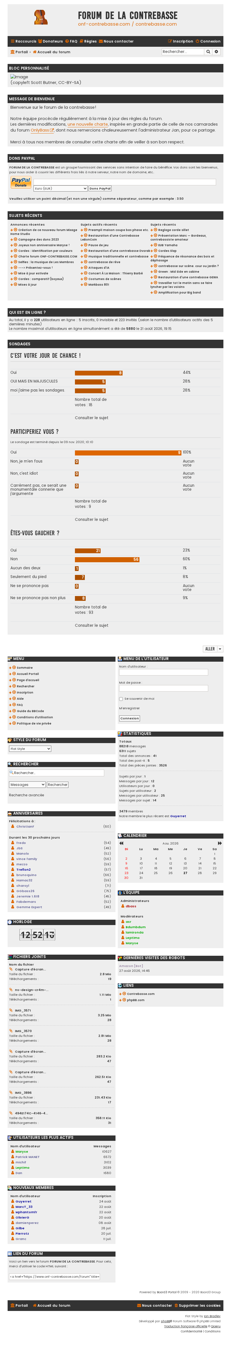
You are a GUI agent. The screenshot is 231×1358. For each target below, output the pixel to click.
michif (20, 1162)
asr (128, 921)
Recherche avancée (26, 795)
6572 (107, 1157)
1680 (107, 1173)
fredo (21, 843)
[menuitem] (50, 41)
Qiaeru (216, 1326)
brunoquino (26, 875)
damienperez (27, 1223)
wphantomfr (26, 1212)
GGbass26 (25, 891)
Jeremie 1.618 (27, 896)
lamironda (134, 932)
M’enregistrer (129, 708)
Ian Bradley (212, 1316)
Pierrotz (22, 1233)
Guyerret (23, 1201)
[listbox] (30, 749)
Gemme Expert (29, 907)
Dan (18, 1173)
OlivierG (22, 1217)
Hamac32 (24, 880)
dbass (131, 906)
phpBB (165, 1321)
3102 (107, 1162)
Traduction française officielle (185, 1326)
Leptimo (22, 1167)
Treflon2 (23, 869)
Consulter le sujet (91, 418)
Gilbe (20, 1228)
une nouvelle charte (88, 124)
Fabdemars (26, 901)
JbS (19, 848)
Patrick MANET (27, 1157)
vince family (26, 859)
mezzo (22, 864)
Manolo (22, 853)
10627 (106, 1151)
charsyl (22, 885)
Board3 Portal (167, 1292)
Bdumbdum (136, 927)
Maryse (21, 1151)
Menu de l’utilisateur (145, 659)
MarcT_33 (23, 1206)
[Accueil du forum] (41, 20)
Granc (20, 1239)
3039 (107, 1167)
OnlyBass (40, 130)
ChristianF (25, 826)
